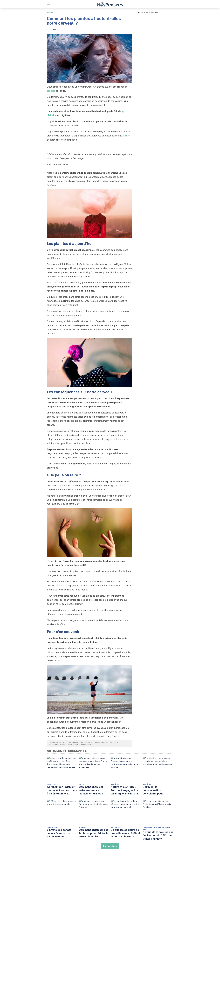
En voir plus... (110, 846)
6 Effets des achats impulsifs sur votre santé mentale (59, 833)
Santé (81, 784)
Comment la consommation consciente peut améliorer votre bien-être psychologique (156, 790)
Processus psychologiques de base (156, 828)
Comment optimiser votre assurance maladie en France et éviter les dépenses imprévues (92, 790)
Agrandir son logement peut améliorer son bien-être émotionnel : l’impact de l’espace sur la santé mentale (62, 790)
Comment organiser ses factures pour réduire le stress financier (93, 833)
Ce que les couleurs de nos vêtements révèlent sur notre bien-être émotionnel (125, 833)
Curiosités (115, 827)
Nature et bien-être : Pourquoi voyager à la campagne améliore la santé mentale (124, 790)
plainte (126, 135)
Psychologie (52, 827)
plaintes (51, 90)
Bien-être (50, 12)
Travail (82, 827)
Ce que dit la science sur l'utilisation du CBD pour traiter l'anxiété (158, 835)
